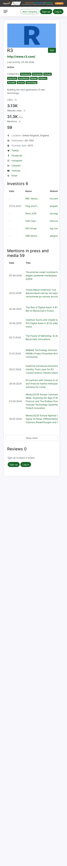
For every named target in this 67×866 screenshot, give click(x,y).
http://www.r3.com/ (21, 56)
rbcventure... (56, 198)
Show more (32, 438)
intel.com (54, 220)
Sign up (46, 11)
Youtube (16, 170)
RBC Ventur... (32, 198)
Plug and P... (32, 206)
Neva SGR (30, 213)
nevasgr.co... (56, 213)
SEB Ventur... (32, 235)
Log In (58, 11)
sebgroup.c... (57, 235)
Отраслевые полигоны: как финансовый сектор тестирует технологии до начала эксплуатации (46, 293)
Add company (29, 11)
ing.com (54, 228)
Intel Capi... (31, 220)
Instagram (17, 160)
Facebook (17, 155)
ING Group (31, 228)
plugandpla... (57, 206)
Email (14, 175)
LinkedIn (16, 165)
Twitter (15, 150)
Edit (52, 50)
